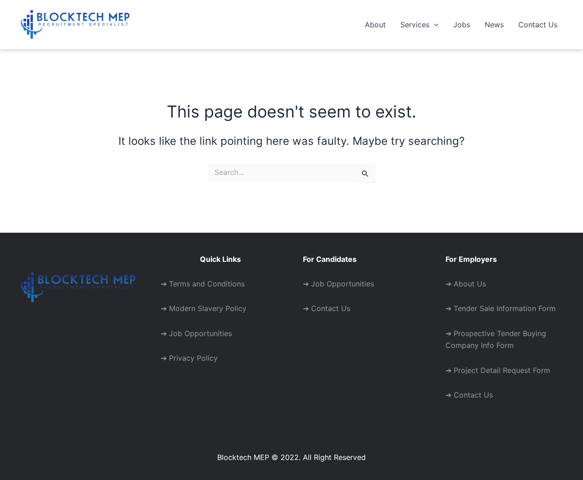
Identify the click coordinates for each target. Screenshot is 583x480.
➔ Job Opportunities (196, 333)
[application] (434, 24)
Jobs (461, 24)
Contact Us (537, 24)
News (494, 24)
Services (415, 24)
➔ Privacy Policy (189, 358)
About (375, 24)
